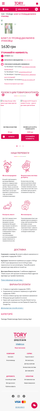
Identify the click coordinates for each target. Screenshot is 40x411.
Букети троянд (23, 319)
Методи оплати (10, 383)
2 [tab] (20, 146)
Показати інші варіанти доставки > (14, 84)
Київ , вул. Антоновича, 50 (28, 79)
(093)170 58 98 (20, 340)
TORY (3, 14)
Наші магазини (20, 348)
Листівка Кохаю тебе (10, 127)
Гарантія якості (29, 357)
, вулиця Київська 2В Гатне (25, 72)
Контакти (10, 357)
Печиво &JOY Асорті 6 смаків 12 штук (30, 127)
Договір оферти (20, 407)
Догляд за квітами (29, 364)
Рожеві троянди (12, 319)
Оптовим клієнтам (29, 379)
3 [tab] (23, 146)
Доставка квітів (29, 370)
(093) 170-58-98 (23, 9)
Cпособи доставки (10, 379)
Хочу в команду (10, 360)
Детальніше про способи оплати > (12, 308)
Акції (29, 319)
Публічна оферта (10, 386)
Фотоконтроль (29, 360)
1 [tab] (17, 146)
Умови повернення (29, 383)
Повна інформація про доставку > (12, 280)
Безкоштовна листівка (29, 367)
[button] (36, 9)
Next (37, 94)
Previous (3, 94)
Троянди (9, 14)
